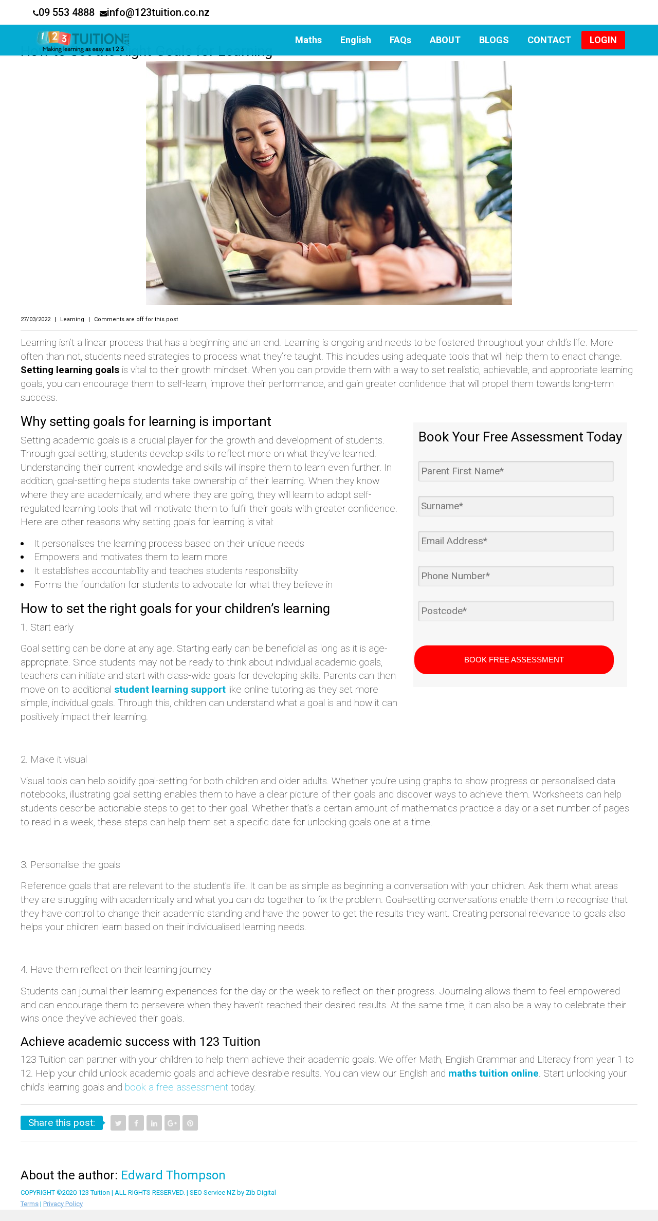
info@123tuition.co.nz (158, 12)
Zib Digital (261, 1192)
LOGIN (603, 39)
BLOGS (494, 39)
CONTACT (549, 39)
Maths (308, 39)
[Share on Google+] (172, 1123)
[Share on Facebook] (136, 1123)
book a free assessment (176, 1087)
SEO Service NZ (212, 1192)
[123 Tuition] (85, 40)
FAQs (400, 39)
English (355, 39)
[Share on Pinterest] (190, 1123)
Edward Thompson (173, 1175)
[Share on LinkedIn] (154, 1123)
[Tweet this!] (118, 1123)
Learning (72, 319)
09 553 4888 (67, 12)
